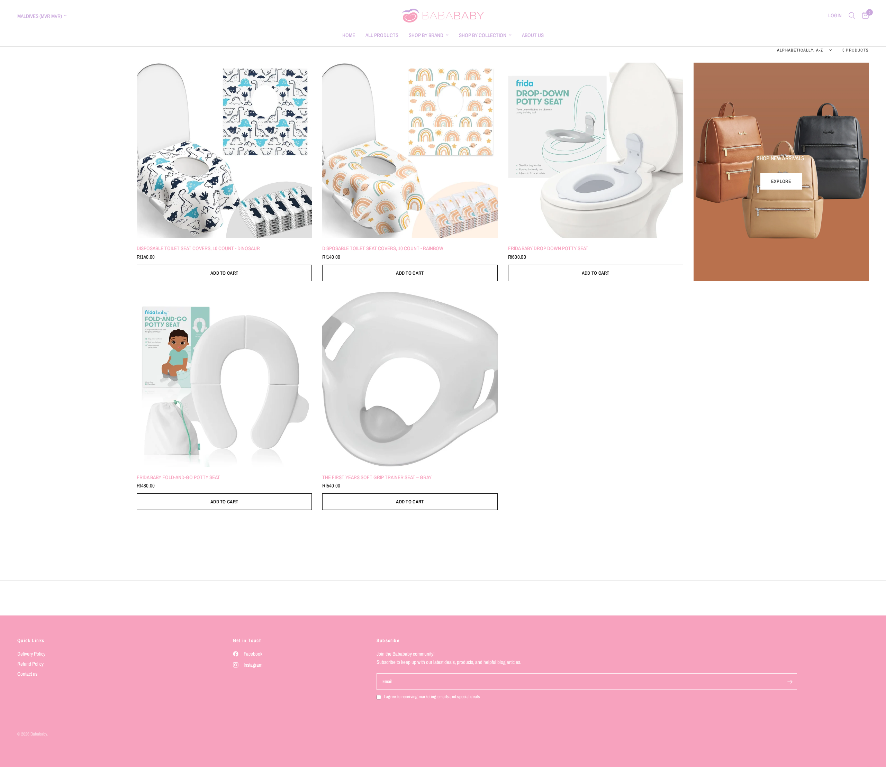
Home (348, 35)
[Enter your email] (790, 681)
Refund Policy (30, 663)
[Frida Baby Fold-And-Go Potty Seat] (224, 379)
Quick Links (30, 640)
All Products (381, 35)
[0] (864, 15)
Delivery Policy (31, 653)
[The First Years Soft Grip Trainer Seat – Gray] (409, 379)
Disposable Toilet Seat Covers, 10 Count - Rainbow (382, 248)
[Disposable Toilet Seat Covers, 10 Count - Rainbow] (409, 150)
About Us (533, 35)
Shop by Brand (426, 35)
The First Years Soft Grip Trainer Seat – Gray (377, 477)
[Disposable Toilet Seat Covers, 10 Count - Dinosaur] (224, 150)
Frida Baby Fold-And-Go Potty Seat (178, 477)
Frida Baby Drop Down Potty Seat (548, 248)
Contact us (27, 673)
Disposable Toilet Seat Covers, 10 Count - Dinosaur (198, 248)
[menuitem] (348, 35)
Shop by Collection (482, 35)
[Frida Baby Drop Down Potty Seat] (595, 150)
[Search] (852, 15)
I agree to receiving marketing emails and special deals (432, 697)
